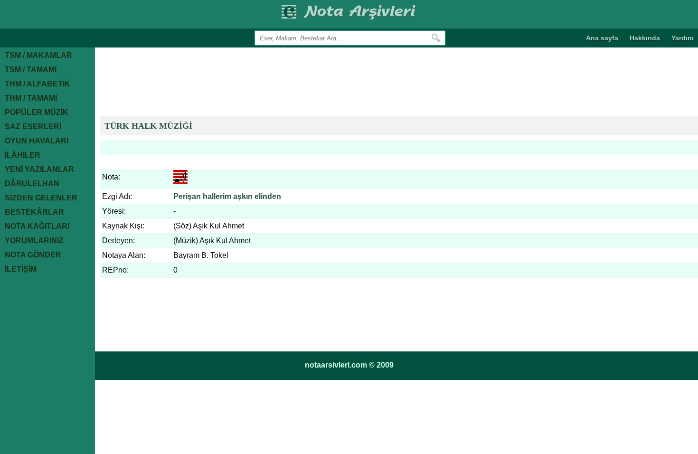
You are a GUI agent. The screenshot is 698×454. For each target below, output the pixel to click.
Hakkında (645, 38)
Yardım (682, 38)
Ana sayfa (602, 38)
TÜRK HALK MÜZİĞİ (148, 126)
